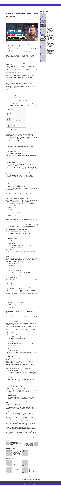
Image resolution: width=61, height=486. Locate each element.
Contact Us (48, 4)
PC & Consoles (31, 4)
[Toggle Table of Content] (24, 109)
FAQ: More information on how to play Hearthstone (16, 120)
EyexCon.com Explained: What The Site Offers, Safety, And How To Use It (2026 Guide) (43, 44)
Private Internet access (11, 110)
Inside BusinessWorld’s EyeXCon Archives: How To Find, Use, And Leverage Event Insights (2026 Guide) (25, 453)
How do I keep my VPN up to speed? (14, 124)
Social (20, 4)
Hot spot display (10, 119)
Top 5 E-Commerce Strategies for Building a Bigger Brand (43, 58)
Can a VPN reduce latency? (13, 123)
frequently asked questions (12, 121)
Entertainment (38, 4)
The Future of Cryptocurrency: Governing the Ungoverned (25, 470)
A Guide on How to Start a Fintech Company (9, 463)
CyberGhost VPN (10, 112)
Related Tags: (11, 126)
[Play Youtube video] (22, 32)
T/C (30, 482)
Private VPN (9, 117)
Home (7, 4)
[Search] (53, 5)
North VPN (9, 113)
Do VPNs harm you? (12, 125)
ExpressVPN (9, 115)
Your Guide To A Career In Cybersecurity (9, 470)
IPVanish (8, 118)
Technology (25, 4)
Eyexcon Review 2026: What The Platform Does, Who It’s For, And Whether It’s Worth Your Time (43, 37)
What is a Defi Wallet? (25, 463)
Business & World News (13, 4)
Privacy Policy (27, 482)
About (43, 4)
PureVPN (8, 114)
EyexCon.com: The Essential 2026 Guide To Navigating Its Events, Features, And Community (43, 51)
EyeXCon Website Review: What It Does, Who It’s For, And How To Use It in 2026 (43, 30)
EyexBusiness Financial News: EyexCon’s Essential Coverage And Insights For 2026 (9, 453)
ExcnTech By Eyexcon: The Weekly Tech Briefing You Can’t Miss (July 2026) (43, 16)
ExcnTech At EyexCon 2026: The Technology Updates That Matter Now (43, 23)
